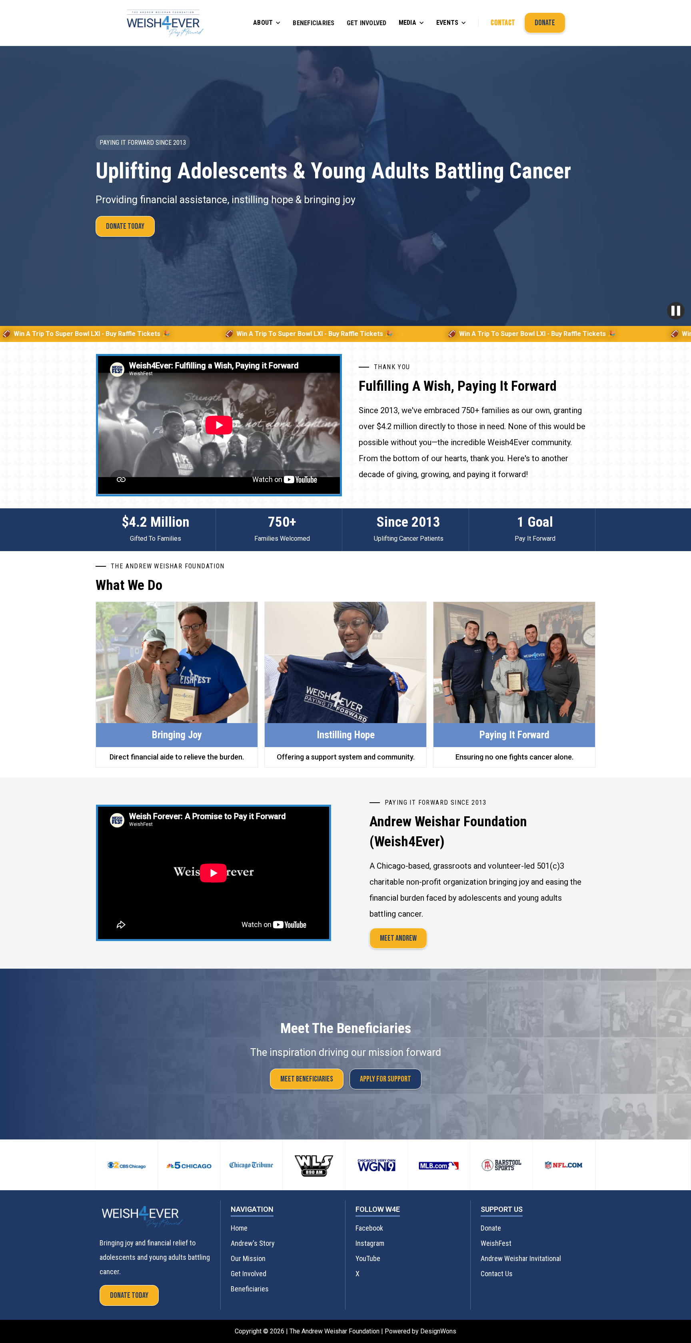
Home (239, 1228)
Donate (545, 23)
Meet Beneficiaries (306, 1079)
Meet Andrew (398, 938)
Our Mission (248, 1258)
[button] (267, 23)
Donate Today (125, 226)
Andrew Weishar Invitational (521, 1258)
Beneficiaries (313, 23)
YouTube (367, 1258)
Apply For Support (385, 1079)
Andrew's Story (253, 1243)
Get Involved (367, 23)
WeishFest (496, 1243)
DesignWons (438, 1331)
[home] (165, 23)
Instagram (369, 1243)
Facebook (369, 1228)
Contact (503, 23)
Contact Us (497, 1273)
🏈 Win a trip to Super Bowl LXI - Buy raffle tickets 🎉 (196, 334)
